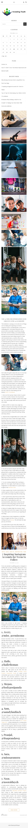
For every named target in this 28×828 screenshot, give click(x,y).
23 (14, 49)
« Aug (2, 56)
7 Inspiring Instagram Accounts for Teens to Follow (14, 557)
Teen (24, 551)
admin (5, 815)
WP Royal (17, 825)
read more (14, 810)
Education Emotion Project (19, 790)
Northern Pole (12, 487)
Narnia (12, 520)
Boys (3, 551)
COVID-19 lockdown (10, 392)
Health (12, 551)
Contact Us (4, 64)
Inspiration (18, 551)
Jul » (6, 56)
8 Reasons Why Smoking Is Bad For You (11, 99)
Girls (7, 551)
